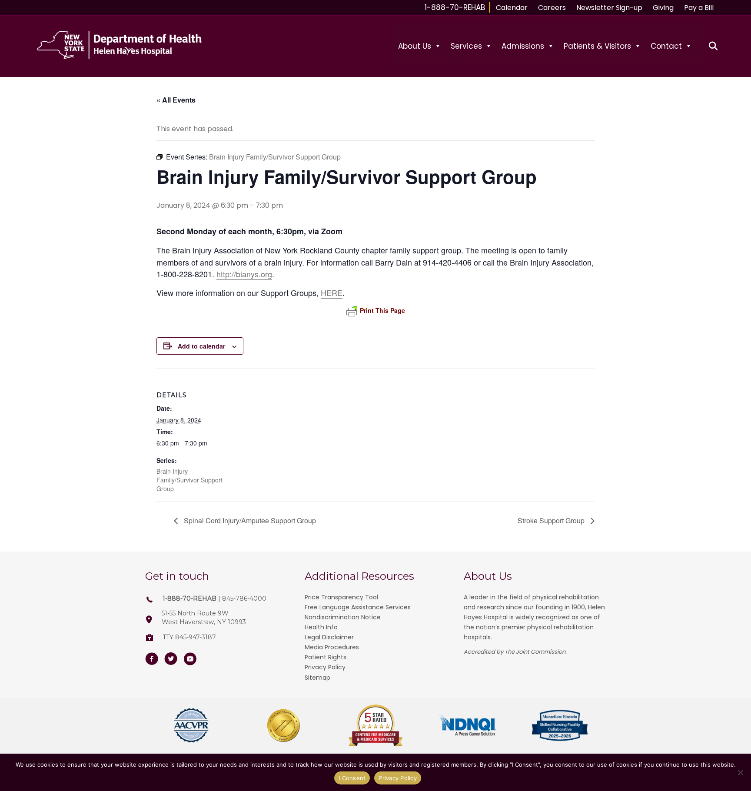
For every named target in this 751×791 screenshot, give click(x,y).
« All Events (176, 100)
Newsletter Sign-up (609, 8)
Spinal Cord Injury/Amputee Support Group (249, 520)
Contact (666, 46)
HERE (331, 292)
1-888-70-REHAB (455, 7)
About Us (414, 46)
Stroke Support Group (552, 520)
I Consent (352, 777)
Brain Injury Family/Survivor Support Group (189, 480)
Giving (663, 8)
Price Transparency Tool (341, 597)
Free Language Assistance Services (358, 607)
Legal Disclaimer (329, 637)
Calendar (512, 8)
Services (466, 46)
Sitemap (317, 677)
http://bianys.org (244, 273)
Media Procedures (332, 647)
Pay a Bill (699, 8)
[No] (740, 772)
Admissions (523, 46)
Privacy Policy (325, 667)
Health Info (321, 627)
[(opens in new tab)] (191, 725)
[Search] (708, 46)
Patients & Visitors (597, 46)
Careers (552, 8)
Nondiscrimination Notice (343, 617)
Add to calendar (201, 346)
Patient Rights (325, 657)
